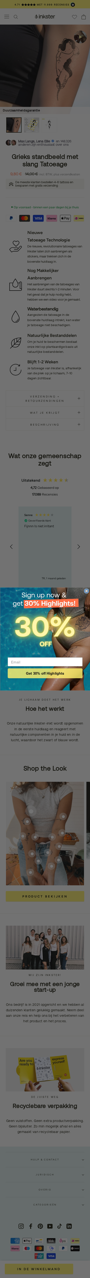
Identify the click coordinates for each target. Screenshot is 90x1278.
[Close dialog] (86, 591)
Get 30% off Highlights (45, 673)
